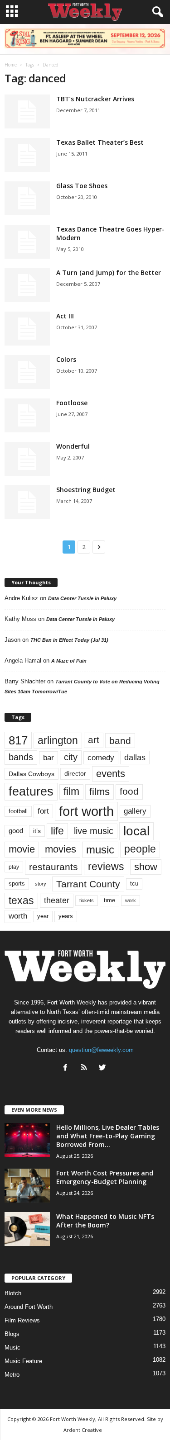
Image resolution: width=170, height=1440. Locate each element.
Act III (65, 316)
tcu (134, 883)
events (110, 773)
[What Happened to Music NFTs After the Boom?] (27, 1229)
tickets (86, 900)
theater (56, 900)
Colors (66, 359)
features (31, 791)
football (18, 811)
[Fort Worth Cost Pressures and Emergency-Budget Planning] (27, 1186)
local (136, 831)
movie (22, 849)
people (140, 849)
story (40, 883)
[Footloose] (27, 415)
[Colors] (27, 372)
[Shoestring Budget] (27, 502)
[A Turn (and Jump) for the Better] (27, 285)
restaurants (53, 867)
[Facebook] (67, 1068)
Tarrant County (88, 884)
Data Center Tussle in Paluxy (82, 598)
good (16, 830)
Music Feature (23, 1361)
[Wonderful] (27, 459)
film (71, 791)
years (65, 916)
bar (48, 757)
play (14, 867)
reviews (106, 866)
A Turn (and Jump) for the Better (108, 272)
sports (17, 884)
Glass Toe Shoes (81, 185)
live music (93, 830)
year (43, 916)
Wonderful (73, 446)
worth (18, 916)
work (130, 900)
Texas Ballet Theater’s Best (100, 142)
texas (21, 900)
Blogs (12, 1334)
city (71, 757)
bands (21, 757)
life (57, 831)
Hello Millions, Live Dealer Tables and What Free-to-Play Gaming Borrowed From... (107, 1136)
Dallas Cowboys (31, 773)
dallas (135, 757)
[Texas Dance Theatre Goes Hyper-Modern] (27, 242)
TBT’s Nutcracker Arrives (95, 99)
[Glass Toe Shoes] (27, 198)
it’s (37, 831)
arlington (58, 740)
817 (18, 740)
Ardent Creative (82, 1429)
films (99, 791)
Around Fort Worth (29, 1306)
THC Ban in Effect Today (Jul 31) (69, 640)
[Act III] (27, 329)
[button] (156, 12)
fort (43, 810)
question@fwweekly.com (101, 1050)
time (109, 900)
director (75, 773)
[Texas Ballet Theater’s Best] (27, 155)
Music (12, 1347)
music (100, 849)
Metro (12, 1374)
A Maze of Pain (69, 660)
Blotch (13, 1293)
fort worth (86, 811)
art (93, 739)
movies (60, 849)
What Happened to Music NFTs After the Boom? (105, 1220)
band (120, 740)
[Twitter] (103, 1068)
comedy (100, 757)
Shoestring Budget (86, 489)
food (129, 791)
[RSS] (86, 1068)
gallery (135, 811)
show (145, 866)
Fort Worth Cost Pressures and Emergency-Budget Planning (104, 1177)
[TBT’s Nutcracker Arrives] (27, 111)
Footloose (71, 402)
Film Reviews (22, 1320)
